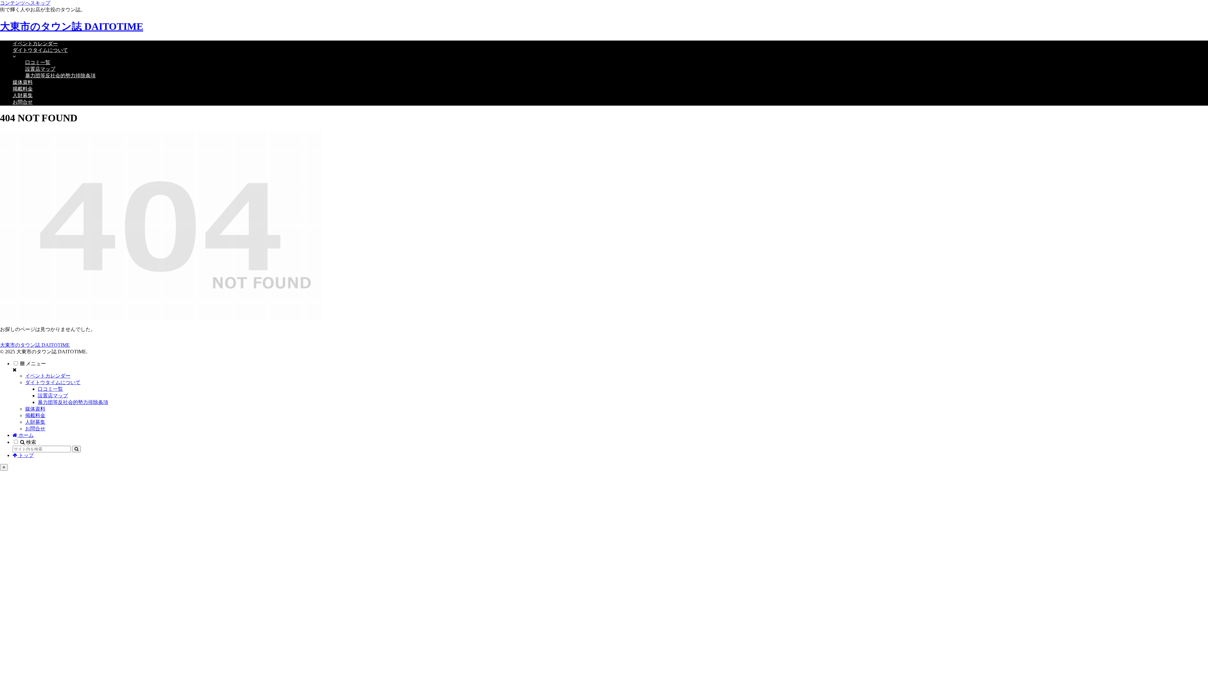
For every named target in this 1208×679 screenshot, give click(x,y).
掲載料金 (35, 415)
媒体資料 (35, 408)
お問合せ (35, 428)
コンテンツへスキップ (25, 3)
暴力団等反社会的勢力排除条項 (73, 402)
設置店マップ (53, 395)
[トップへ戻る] (4, 467)
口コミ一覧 (50, 389)
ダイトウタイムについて (53, 382)
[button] (76, 449)
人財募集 (35, 422)
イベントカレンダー (47, 375)
